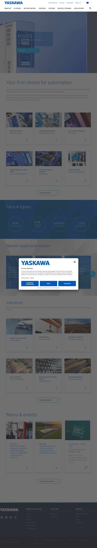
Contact (61, 2)
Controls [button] (42, 8)
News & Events (52, 2)
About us (78, 2)
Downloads (69, 2)
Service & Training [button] (64, 8)
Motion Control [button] (30, 8)
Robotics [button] (7, 8)
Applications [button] (79, 8)
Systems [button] (51, 8)
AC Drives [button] (17, 8)
